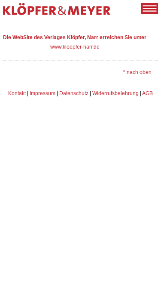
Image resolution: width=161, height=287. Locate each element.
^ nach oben (137, 72)
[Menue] (149, 8)
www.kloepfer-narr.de (75, 46)
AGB (147, 93)
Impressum (42, 93)
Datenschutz (73, 93)
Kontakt (17, 93)
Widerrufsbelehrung (115, 93)
